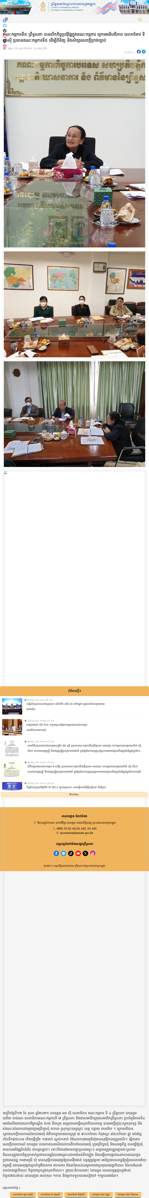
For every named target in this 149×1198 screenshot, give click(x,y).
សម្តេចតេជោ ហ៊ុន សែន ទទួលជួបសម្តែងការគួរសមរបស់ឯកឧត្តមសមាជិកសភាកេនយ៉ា (56, 727)
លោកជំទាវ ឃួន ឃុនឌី (23, 1194)
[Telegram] (5, 26)
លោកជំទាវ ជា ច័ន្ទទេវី (50, 1194)
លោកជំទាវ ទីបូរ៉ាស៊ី (76, 1194)
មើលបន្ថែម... (74, 794)
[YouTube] (5, 36)
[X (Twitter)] (5, 41)
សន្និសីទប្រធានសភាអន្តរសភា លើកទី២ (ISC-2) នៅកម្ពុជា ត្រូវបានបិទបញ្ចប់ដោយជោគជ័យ (66, 706)
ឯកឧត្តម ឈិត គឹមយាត (128, 1194)
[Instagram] (5, 46)
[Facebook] (5, 20)
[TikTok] (5, 31)
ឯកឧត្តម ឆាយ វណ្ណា (101, 1194)
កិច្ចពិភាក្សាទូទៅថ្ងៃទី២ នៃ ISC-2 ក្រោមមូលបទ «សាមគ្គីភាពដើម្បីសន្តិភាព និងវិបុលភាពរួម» (66, 790)
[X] (85, 853)
